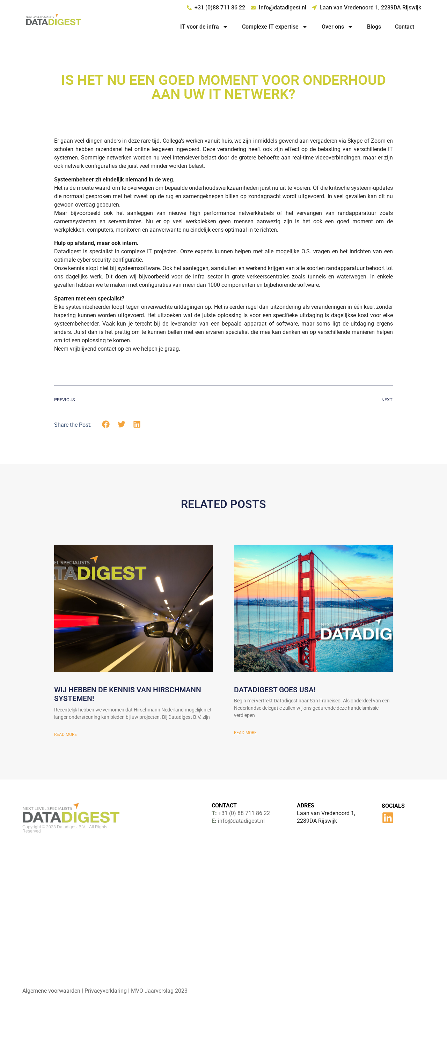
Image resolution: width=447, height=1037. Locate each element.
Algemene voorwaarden (51, 990)
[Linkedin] (388, 818)
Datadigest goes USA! (275, 690)
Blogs (374, 26)
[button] (106, 424)
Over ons (333, 26)
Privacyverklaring (106, 990)
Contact (404, 26)
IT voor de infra (199, 26)
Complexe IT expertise (270, 26)
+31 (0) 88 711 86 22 (244, 813)
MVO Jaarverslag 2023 (159, 990)
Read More (65, 734)
